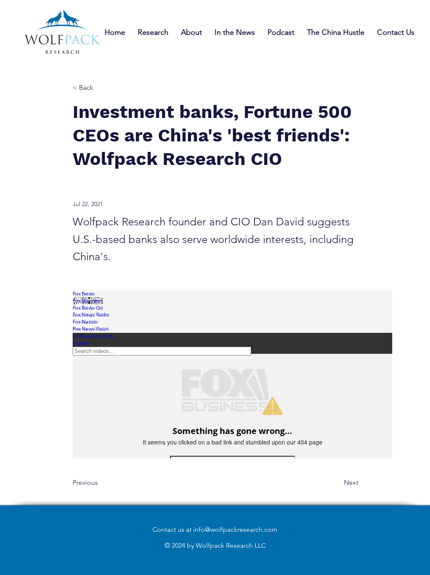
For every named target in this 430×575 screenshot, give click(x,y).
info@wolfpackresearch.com (235, 529)
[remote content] (233, 375)
